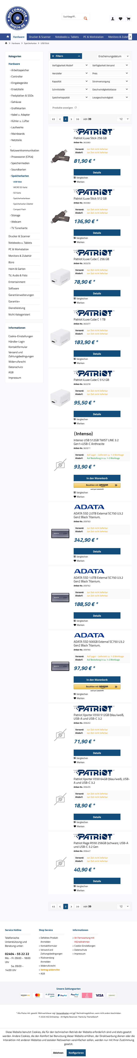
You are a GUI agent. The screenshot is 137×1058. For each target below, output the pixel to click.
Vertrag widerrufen (50, 969)
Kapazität (56, 81)
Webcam (16, 222)
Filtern (59, 56)
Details (97, 172)
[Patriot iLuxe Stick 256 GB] (60, 156)
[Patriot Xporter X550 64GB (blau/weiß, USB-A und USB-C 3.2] (60, 799)
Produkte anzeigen (62, 108)
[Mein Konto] (112, 18)
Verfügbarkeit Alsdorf (62, 65)
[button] (97, 486)
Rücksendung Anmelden (47, 959)
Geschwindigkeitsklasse (104, 89)
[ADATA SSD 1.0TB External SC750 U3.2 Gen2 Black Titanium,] (60, 597)
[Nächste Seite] (71, 119)
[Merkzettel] (120, 18)
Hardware (14, 64)
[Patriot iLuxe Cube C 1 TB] (60, 337)
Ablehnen (58, 1053)
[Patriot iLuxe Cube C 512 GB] (60, 397)
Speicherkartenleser (21, 198)
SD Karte (17, 192)
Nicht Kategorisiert (19, 314)
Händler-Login (17, 342)
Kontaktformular (18, 347)
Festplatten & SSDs (22, 95)
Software (14, 288)
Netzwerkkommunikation (24, 150)
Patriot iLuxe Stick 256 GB (90, 138)
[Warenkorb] (128, 18)
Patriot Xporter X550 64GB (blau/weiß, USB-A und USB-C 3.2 (102, 781)
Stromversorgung (101, 81)
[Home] (8, 36)
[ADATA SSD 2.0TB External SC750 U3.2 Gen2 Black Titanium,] (60, 533)
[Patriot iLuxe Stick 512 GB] (60, 216)
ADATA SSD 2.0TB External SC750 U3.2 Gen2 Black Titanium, (98, 515)
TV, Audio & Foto (18, 275)
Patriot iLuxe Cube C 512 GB (91, 380)
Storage (15, 215)
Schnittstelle (58, 89)
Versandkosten (62, 1013)
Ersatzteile (17, 89)
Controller (17, 76)
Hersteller (57, 73)
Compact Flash (19, 209)
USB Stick (17, 181)
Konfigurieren (76, 1053)
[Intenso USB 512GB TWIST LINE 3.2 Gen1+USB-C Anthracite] (60, 465)
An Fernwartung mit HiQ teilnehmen (84, 939)
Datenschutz (16, 367)
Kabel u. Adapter (20, 115)
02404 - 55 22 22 (17, 953)
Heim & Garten (17, 269)
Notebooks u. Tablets (20, 243)
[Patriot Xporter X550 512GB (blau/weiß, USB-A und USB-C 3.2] (60, 735)
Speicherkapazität (61, 97)
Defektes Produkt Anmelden (49, 939)
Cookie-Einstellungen (21, 336)
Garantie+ (14, 301)
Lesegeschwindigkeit (102, 97)
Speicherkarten (20, 176)
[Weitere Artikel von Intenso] (102, 434)
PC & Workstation (19, 249)
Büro (11, 262)
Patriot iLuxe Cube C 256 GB (91, 259)
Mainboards (18, 134)
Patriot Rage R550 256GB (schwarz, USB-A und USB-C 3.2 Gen (101, 845)
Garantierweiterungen (21, 295)
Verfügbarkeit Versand (103, 65)
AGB (11, 372)
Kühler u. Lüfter (20, 121)
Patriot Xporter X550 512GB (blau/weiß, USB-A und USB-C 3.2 (99, 716)
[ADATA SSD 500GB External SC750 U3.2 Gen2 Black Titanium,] (60, 666)
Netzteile (16, 140)
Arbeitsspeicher (20, 70)
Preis (94, 73)
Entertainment (17, 282)
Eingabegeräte (19, 83)
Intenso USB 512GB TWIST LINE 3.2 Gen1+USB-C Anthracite (96, 442)
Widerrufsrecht (17, 362)
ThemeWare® (92, 1016)
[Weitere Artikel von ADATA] (102, 507)
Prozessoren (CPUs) (22, 157)
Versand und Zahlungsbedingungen (21, 354)
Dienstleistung (17, 308)
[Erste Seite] (53, 119)
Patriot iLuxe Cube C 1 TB (89, 319)
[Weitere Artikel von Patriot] (102, 132)
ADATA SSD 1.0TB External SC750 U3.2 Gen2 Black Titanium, (98, 579)
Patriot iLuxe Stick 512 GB (90, 198)
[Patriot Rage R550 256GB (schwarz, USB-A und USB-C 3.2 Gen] (60, 863)
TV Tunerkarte (19, 228)
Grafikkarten (18, 108)
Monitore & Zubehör (20, 256)
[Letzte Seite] (78, 119)
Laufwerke (17, 127)
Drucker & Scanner (19, 236)
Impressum (15, 378)
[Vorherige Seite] (60, 119)
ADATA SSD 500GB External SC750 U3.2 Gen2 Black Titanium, (99, 643)
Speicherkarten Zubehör (23, 203)
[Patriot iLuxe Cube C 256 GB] (60, 277)
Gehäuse (16, 102)
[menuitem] (128, 18)
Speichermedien (20, 163)
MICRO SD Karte (20, 187)
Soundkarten (18, 169)
